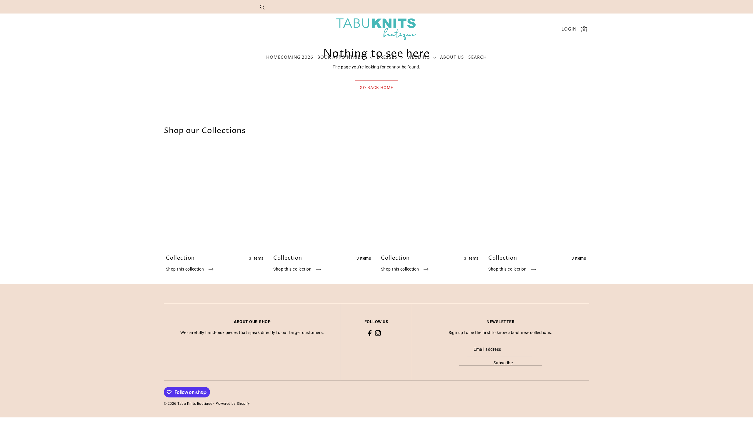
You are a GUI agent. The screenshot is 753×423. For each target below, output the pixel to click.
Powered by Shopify (233, 404)
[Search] (262, 7)
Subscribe (503, 362)
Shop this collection (185, 269)
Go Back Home (376, 87)
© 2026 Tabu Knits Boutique (188, 404)
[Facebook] (369, 333)
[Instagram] (378, 333)
